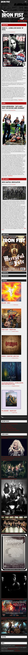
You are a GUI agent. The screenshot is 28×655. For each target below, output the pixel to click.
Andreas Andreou (15, 331)
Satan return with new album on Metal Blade (10, 515)
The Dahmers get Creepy (6, 460)
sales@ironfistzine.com (20, 645)
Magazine (5, 25)
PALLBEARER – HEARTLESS (9, 410)
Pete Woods (16, 304)
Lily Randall (13, 184)
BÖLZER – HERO (6, 303)
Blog (3, 103)
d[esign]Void (17, 650)
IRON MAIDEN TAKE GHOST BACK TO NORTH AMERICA (12, 599)
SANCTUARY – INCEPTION (9, 329)
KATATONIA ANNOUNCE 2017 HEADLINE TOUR (10, 533)
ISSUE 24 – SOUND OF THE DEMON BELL (9, 423)
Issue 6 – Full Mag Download (7, 427)
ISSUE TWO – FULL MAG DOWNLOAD (8, 428)
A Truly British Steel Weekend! (7, 458)
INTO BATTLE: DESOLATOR (11, 182)
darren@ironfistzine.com (13, 648)
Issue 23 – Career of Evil (6, 425)
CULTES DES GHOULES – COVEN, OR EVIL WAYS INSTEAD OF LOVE (12, 383)
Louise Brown (13, 110)
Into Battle (5, 179)
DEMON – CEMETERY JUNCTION (10, 356)
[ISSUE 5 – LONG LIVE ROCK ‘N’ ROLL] (14, 50)
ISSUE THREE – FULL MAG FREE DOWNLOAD (10, 430)
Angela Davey (14, 412)
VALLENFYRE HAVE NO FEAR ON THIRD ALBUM (10, 571)
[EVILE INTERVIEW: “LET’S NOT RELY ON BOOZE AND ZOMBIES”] (14, 128)
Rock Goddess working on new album (9, 478)
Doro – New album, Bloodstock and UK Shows (10, 456)
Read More (20, 99)
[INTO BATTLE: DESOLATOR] (14, 192)
